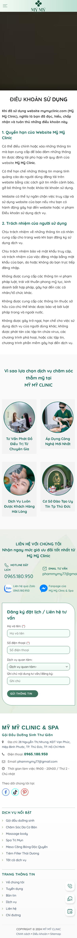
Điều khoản (40, 934)
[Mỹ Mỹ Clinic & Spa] (38, 7)
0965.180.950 (18, 576)
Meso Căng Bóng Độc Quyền (27, 847)
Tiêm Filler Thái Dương (22, 853)
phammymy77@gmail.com (37, 761)
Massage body (17, 834)
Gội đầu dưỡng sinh (20, 820)
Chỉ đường (13, 915)
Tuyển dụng (14, 889)
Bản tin (11, 895)
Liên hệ (11, 908)
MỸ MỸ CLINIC (52, 929)
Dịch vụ (11, 902)
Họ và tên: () (16, 626)
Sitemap (55, 934)
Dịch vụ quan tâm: (19, 660)
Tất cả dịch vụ (16, 860)
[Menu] (5, 6)
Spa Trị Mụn (14, 840)
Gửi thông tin (21, 693)
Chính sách (23, 934)
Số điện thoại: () (18, 643)
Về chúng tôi (15, 882)
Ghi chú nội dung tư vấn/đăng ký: (30, 674)
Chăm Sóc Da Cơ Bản (21, 827)
